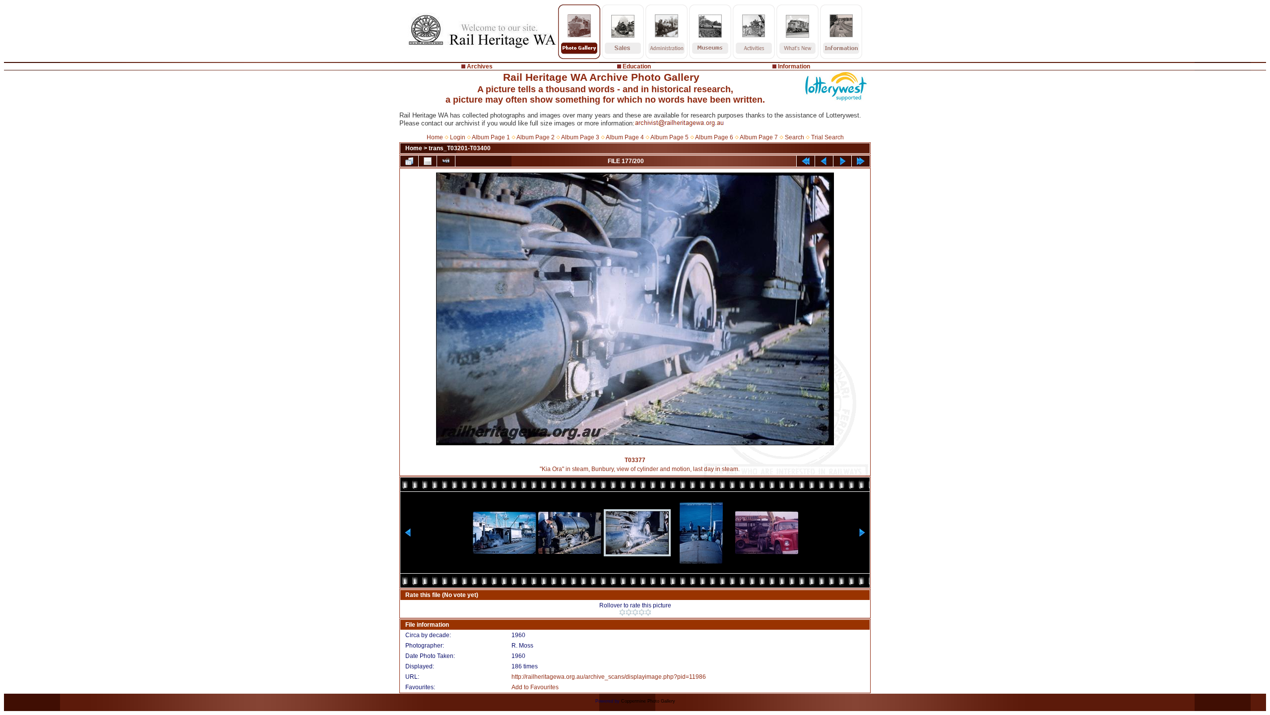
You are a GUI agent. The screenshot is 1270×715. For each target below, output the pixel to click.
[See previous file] (824, 161)
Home (435, 137)
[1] (622, 612)
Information (794, 66)
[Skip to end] (861, 161)
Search (794, 137)
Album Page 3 (580, 137)
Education (637, 66)
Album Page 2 (535, 137)
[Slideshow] (446, 161)
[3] (635, 612)
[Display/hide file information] (428, 161)
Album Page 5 (669, 137)
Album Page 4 (625, 137)
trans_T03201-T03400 (460, 148)
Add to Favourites (535, 687)
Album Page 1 (491, 137)
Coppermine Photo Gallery (648, 701)
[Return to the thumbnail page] (409, 161)
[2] (629, 612)
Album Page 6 (714, 137)
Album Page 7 (759, 137)
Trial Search (827, 137)
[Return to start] (806, 161)
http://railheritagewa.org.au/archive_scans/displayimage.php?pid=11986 (608, 676)
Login (457, 137)
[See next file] (842, 161)
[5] (648, 612)
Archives (480, 66)
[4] (641, 612)
